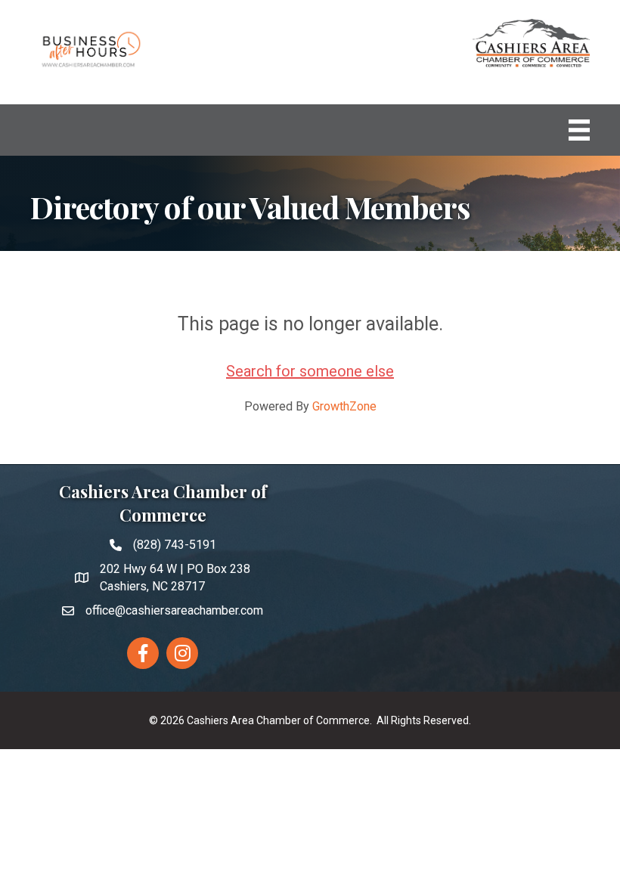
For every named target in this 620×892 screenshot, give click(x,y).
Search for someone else (310, 371)
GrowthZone (344, 406)
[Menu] (579, 130)
